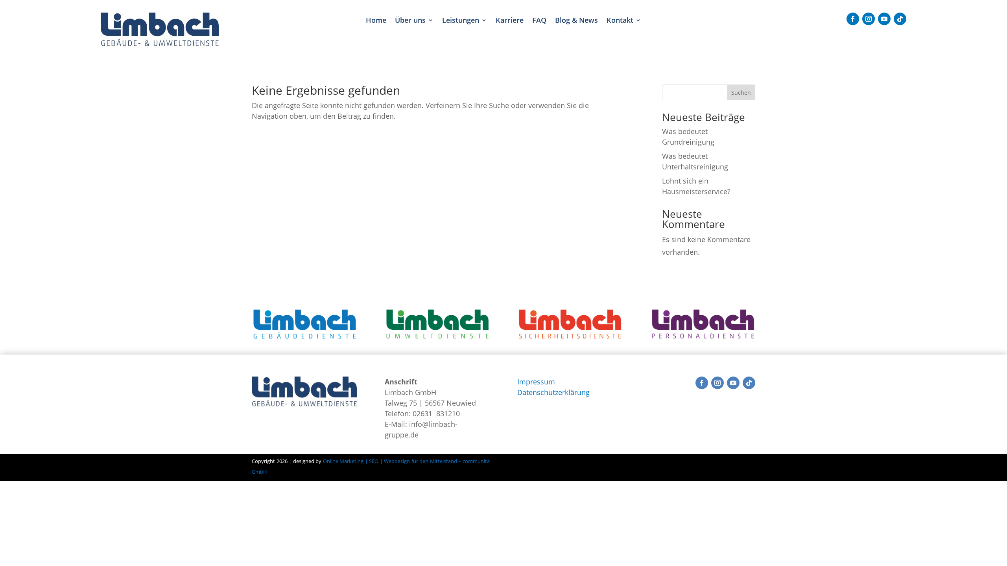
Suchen (741, 92)
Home (376, 20)
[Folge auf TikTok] (900, 19)
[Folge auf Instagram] (868, 19)
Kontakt (620, 20)
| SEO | (374, 461)
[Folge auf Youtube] (884, 19)
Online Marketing (343, 461)
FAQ (539, 20)
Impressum (536, 381)
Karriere (510, 20)
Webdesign (396, 461)
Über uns (410, 20)
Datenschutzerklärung (553, 392)
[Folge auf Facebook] (853, 19)
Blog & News (576, 20)
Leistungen (460, 20)
